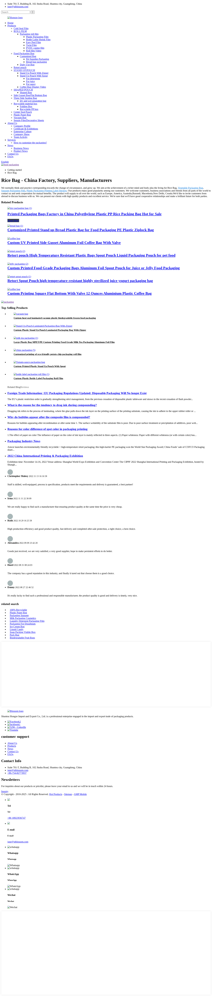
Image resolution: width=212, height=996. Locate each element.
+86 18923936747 (16, 818)
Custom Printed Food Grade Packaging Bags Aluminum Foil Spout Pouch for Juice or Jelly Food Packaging (93, 268)
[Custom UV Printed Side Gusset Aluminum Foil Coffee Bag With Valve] (13, 238)
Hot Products (55, 794)
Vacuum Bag (20, 117)
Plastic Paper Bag (22, 114)
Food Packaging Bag (24, 53)
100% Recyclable (18, 610)
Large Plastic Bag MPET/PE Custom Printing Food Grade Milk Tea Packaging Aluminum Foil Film (64, 342)
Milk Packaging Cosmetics (23, 618)
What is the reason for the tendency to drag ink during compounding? (52, 405)
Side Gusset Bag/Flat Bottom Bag (30, 95)
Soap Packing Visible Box (23, 632)
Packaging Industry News (23, 441)
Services (11, 140)
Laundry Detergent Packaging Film (27, 621)
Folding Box (26, 106)
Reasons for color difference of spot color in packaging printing (47, 429)
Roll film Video (33, 50)
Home (10, 23)
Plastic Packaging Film (37, 36)
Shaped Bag (26, 92)
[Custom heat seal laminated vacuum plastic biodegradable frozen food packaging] (21, 314)
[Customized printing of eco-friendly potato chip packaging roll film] (24, 350)
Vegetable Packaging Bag (190, 188)
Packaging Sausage (19, 615)
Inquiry (4, 791)
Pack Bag (14, 635)
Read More (13, 220)
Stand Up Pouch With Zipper (34, 73)
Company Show (22, 134)
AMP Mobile (80, 794)
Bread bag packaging (36, 62)
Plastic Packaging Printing (39, 190)
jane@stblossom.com (17, 6)
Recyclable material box (25, 103)
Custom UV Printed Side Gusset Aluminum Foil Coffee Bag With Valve (64, 243)
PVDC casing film (35, 48)
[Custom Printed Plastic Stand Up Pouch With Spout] (29, 362)
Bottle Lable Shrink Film (38, 39)
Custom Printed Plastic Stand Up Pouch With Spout (40, 366)
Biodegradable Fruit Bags (22, 637)
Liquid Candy (16, 629)
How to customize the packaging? (30, 142)
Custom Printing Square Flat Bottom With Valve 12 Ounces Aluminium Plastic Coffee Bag (79, 293)
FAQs (10, 156)
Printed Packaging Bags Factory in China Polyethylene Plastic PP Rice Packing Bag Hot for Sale (84, 214)
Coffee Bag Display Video (33, 87)
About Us (12, 123)
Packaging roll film (29, 34)
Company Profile (22, 126)
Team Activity (20, 137)
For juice (30, 81)
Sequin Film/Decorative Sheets (29, 120)
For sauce (31, 84)
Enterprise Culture (23, 131)
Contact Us (12, 153)
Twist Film (31, 45)
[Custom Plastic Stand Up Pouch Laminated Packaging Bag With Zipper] (43, 326)
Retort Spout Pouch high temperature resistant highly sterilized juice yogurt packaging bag (80, 281)
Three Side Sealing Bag (25, 98)
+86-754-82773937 (17, 773)
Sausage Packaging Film (13, 190)
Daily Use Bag (27, 64)
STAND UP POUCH (24, 70)
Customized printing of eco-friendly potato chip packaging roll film (47, 354)
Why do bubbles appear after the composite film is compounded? (48, 417)
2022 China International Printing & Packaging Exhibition (45, 455)
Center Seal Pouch (23, 112)
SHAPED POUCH (23, 89)
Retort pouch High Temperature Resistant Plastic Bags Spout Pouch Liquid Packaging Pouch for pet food (91, 255)
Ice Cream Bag (17, 626)
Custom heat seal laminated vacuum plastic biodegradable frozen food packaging (55, 318)
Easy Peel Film (33, 42)
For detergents (33, 78)
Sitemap (68, 794)
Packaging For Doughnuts (23, 623)
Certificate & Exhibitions (26, 128)
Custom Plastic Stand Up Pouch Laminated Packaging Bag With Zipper (50, 330)
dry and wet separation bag (33, 101)
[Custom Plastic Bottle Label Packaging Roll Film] (31, 374)
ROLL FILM (20, 31)
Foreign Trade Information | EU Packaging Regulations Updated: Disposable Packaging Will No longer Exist (77, 393)
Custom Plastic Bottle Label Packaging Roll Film (38, 378)
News (10, 145)
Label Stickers (60, 190)
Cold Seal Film (21, 28)
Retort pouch (20, 67)
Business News (21, 148)
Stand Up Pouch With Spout (34, 75)
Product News (21, 151)
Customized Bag (28, 56)
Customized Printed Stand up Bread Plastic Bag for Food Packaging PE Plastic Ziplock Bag (80, 230)
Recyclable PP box (29, 109)
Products (11, 25)
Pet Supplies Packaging (37, 59)
